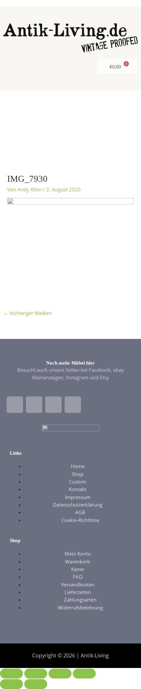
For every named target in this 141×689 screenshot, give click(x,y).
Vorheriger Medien (27, 313)
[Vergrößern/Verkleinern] (11, 673)
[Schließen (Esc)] (84, 673)
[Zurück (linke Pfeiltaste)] (11, 684)
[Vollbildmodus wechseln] (35, 673)
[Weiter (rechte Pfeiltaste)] (35, 684)
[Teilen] (60, 673)
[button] (70, 121)
